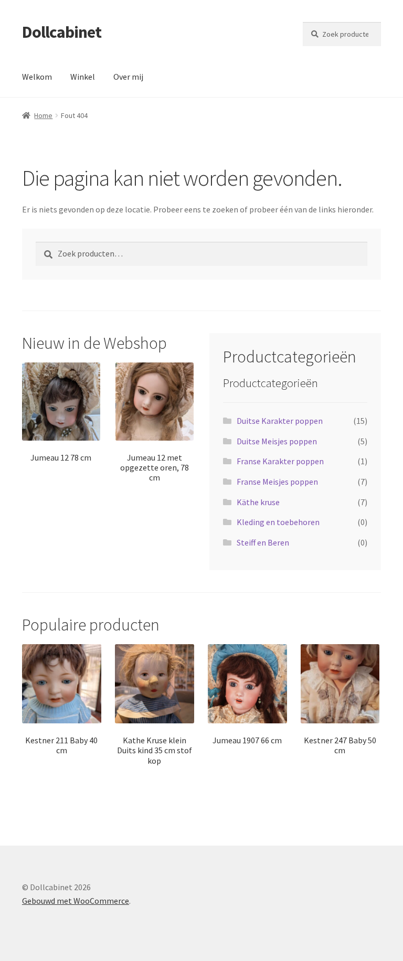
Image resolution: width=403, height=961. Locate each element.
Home (43, 115)
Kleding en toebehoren (278, 522)
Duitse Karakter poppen (280, 420)
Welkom (37, 76)
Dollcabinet (61, 32)
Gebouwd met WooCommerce (75, 900)
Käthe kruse (258, 502)
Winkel (82, 76)
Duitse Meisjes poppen (277, 441)
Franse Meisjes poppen (277, 481)
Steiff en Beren (263, 542)
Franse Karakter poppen (280, 461)
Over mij (128, 76)
